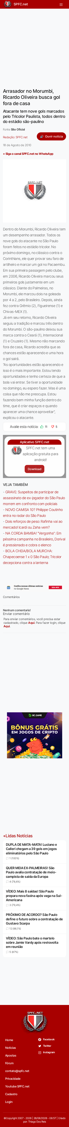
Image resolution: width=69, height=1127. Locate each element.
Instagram (49, 1052)
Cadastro (11, 1094)
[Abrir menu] (61, 4)
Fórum (9, 1063)
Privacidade (12, 1078)
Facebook (49, 1039)
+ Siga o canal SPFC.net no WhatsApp (28, 154)
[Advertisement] (34, 46)
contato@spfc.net (17, 1071)
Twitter (47, 1045)
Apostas (10, 1055)
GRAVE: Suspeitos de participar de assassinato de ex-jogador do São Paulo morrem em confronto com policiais (34, 498)
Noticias (10, 1048)
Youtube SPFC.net (17, 1086)
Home (9, 1040)
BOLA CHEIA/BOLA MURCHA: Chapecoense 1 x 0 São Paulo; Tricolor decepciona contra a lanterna (32, 557)
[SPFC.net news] (34, 587)
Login (9, 1102)
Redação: (15, 137)
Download (34, 469)
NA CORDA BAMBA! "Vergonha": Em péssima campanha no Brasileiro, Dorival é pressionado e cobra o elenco (34, 539)
